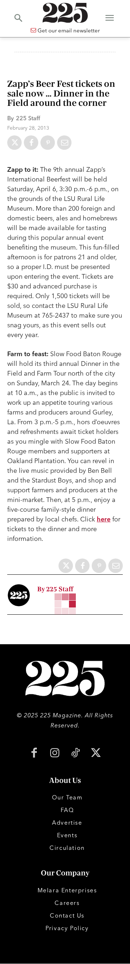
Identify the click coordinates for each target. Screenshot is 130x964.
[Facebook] (31, 142)
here (103, 519)
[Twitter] (14, 142)
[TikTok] (75, 753)
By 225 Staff (55, 589)
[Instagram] (54, 753)
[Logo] (65, 13)
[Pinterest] (47, 142)
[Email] (64, 142)
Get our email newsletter (68, 30)
